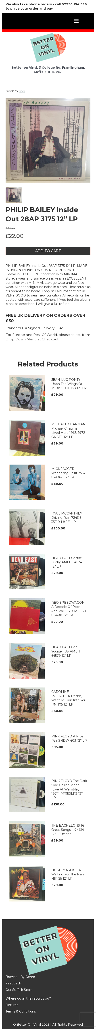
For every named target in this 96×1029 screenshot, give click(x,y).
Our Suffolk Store (19, 990)
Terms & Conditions (21, 1011)
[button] (14, 152)
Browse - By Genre (20, 977)
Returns (12, 1005)
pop (22, 91)
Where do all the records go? (28, 998)
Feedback (13, 983)
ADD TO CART (48, 251)
